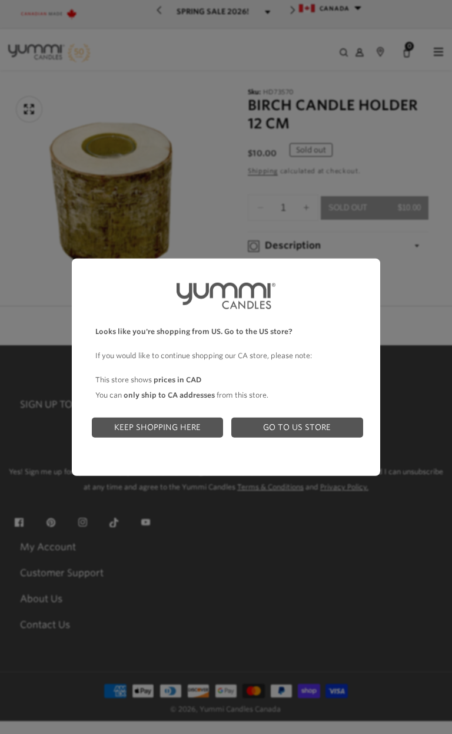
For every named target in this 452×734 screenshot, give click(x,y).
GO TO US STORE (297, 427)
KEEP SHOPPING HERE (157, 427)
